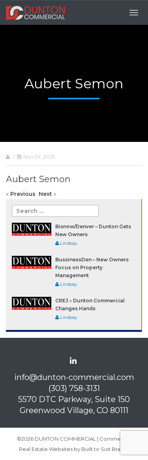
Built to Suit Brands (105, 449)
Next (45, 193)
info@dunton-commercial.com (74, 377)
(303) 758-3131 (74, 388)
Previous (23, 193)
